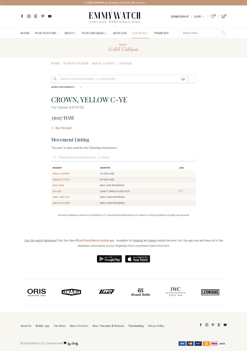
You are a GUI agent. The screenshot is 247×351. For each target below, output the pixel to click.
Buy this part (63, 128)
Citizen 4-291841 (61, 173)
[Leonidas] (210, 292)
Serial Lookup (103, 63)
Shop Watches (155, 2)
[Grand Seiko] (141, 292)
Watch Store (45, 33)
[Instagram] (29, 16)
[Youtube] (49, 16)
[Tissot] (106, 292)
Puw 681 (57, 191)
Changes (125, 63)
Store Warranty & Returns (108, 326)
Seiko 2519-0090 (61, 203)
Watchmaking (93, 33)
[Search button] (223, 33)
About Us (25, 326)
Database (139, 33)
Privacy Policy (156, 326)
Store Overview (79, 326)
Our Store (60, 326)
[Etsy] (35, 16)
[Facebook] (22, 16)
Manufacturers (75, 63)
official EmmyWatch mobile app (94, 240)
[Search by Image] (183, 79)
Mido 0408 (58, 185)
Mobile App (42, 326)
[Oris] (37, 292)
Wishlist (161, 33)
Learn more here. (159, 245)
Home (25, 33)
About (69, 33)
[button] (2, 2)
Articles (119, 33)
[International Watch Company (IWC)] (175, 292)
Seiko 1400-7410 (61, 197)
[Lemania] (71, 292)
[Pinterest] (42, 16)
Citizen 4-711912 (61, 179)
